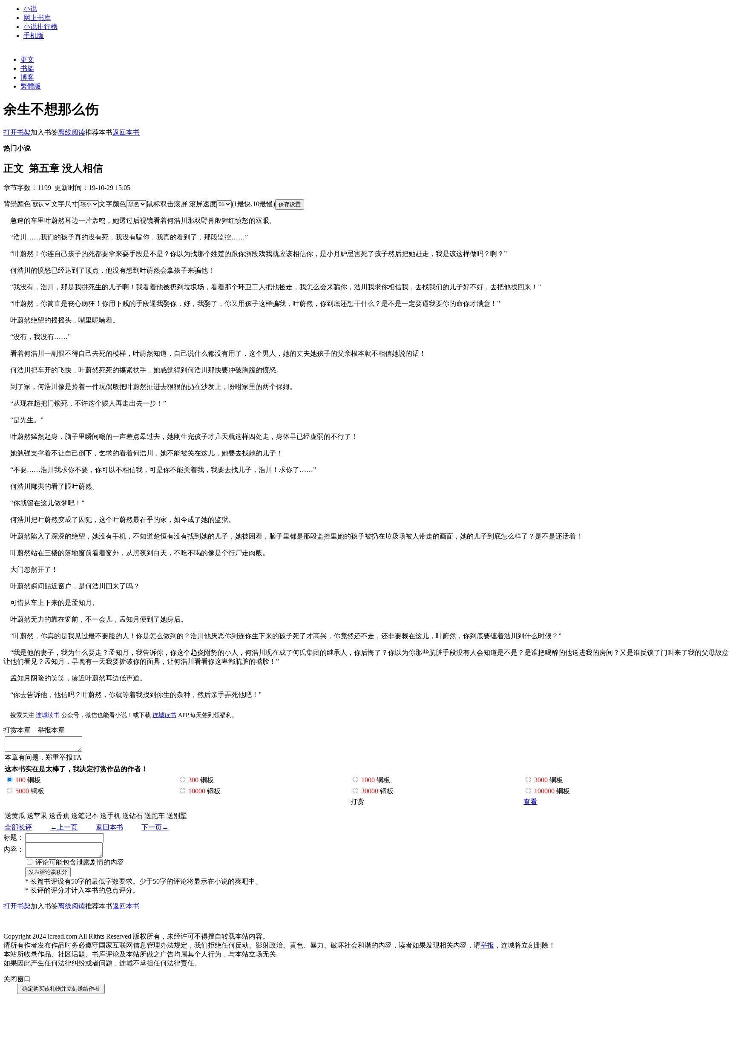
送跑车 (154, 815)
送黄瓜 (15, 815)
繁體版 (30, 86)
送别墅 (177, 815)
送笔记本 (84, 815)
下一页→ (155, 827)
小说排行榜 (40, 26)
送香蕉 (59, 815)
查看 (530, 801)
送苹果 (37, 815)
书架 (27, 68)
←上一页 (64, 827)
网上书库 (37, 17)
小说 (30, 8)
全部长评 (18, 827)
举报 (487, 945)
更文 (27, 59)
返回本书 (109, 827)
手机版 (33, 35)
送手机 (110, 815)
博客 (27, 77)
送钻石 (132, 815)
